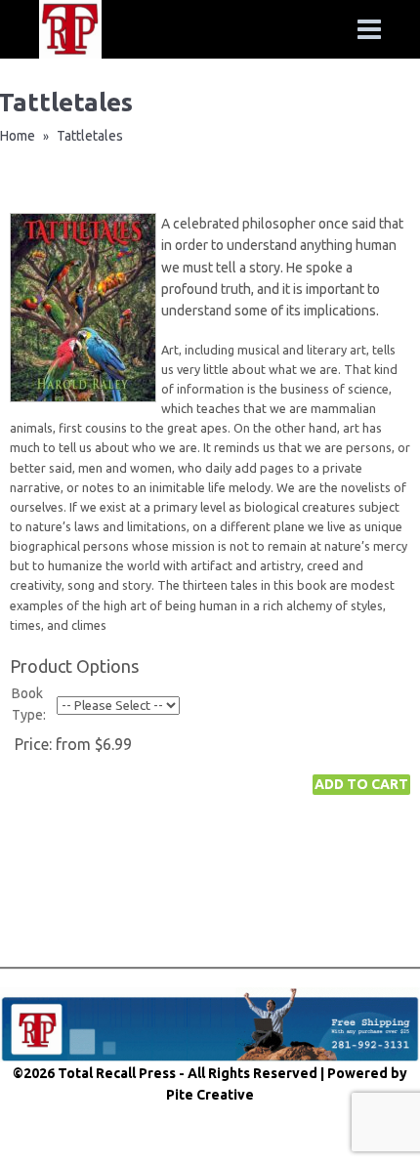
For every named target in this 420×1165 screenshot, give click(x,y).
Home (17, 136)
